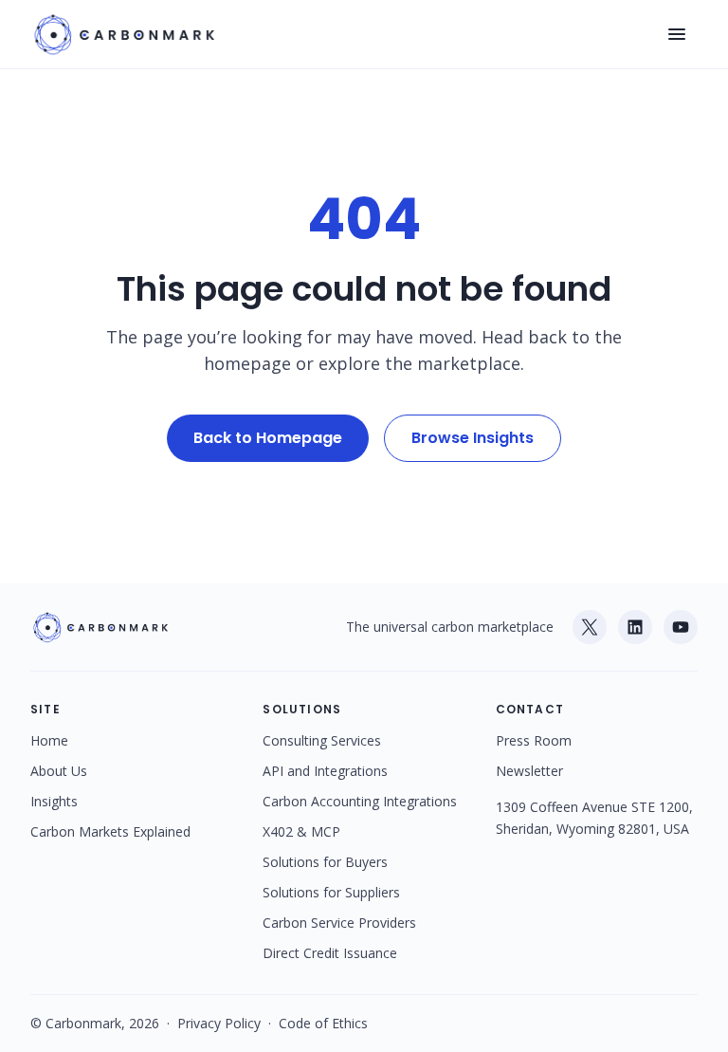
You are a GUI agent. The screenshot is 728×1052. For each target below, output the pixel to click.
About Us (58, 771)
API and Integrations (325, 771)
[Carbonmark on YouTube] (681, 627)
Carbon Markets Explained (110, 831)
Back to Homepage (267, 438)
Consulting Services (322, 740)
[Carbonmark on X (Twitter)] (590, 627)
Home (49, 740)
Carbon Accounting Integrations (360, 801)
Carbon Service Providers (339, 923)
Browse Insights (472, 438)
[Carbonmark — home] (122, 34)
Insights (54, 801)
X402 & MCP (301, 831)
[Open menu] (677, 34)
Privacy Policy (219, 1023)
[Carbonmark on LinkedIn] (635, 627)
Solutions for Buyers (325, 862)
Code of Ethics (323, 1023)
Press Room (534, 740)
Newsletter (529, 771)
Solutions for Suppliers (331, 892)
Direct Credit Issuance (330, 953)
